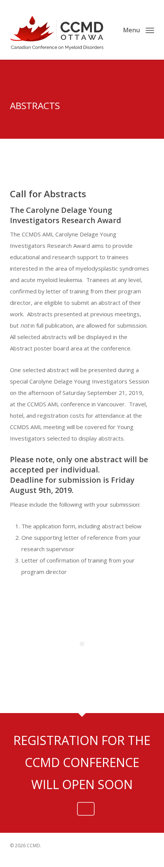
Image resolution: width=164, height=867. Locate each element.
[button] (138, 28)
